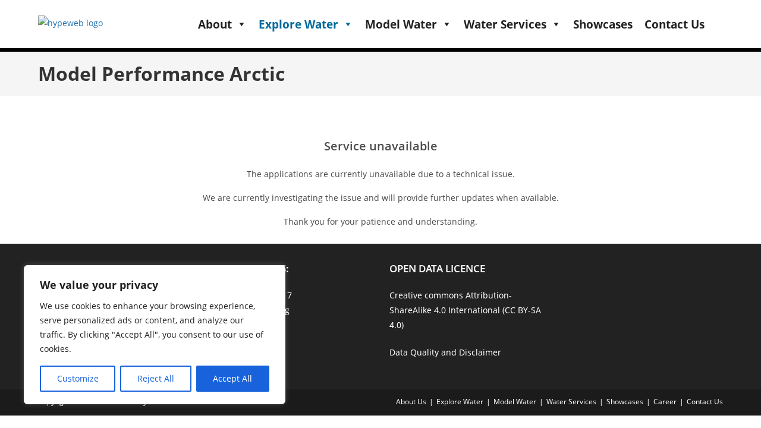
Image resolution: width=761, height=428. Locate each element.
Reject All (155, 378)
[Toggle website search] (718, 23)
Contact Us (674, 24)
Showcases (603, 24)
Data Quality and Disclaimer (445, 352)
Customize (78, 378)
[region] (154, 334)
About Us (411, 401)
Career (665, 401)
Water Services (505, 24)
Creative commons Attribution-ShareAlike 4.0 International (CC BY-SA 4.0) (465, 310)
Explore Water (298, 24)
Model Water (401, 24)
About (215, 24)
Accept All (232, 378)
